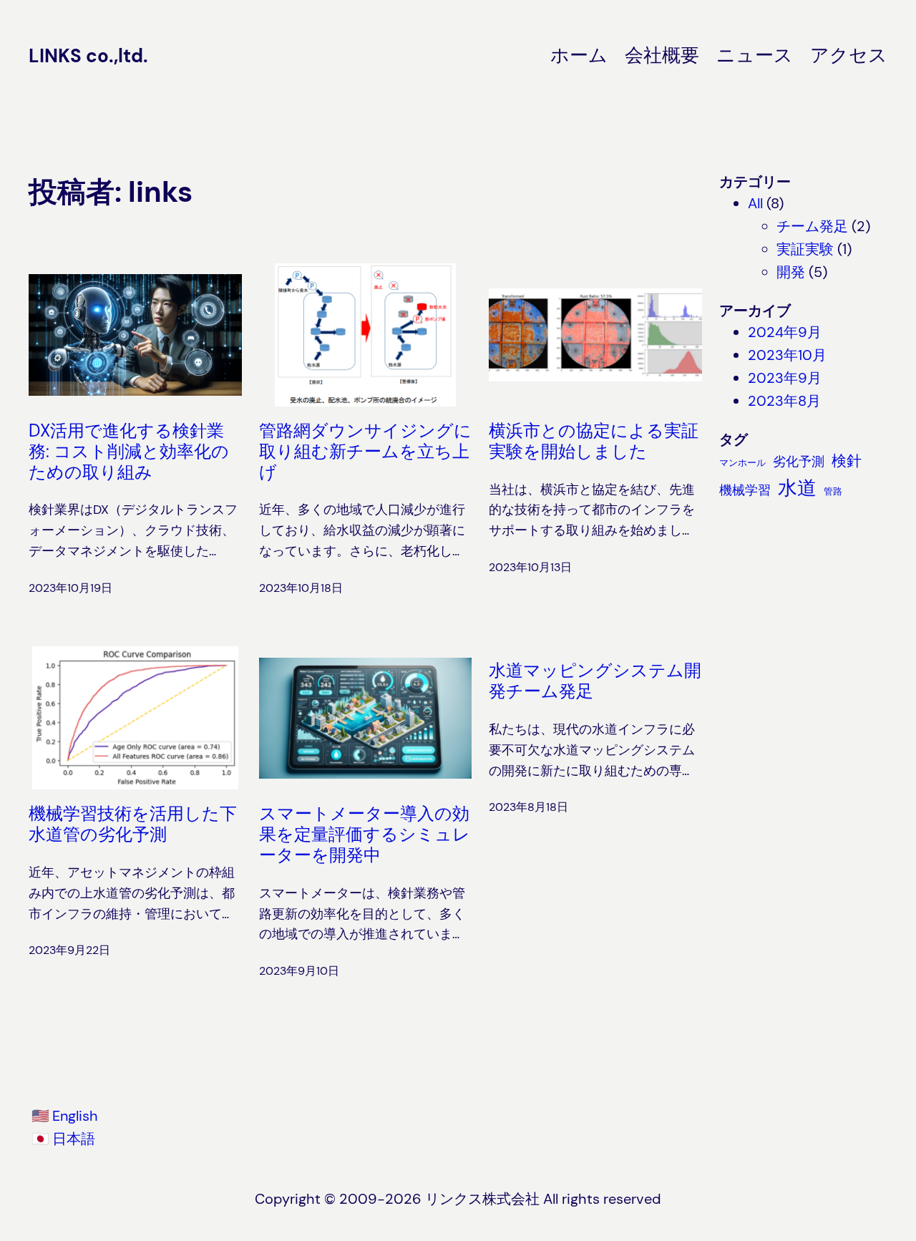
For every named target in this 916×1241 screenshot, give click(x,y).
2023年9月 (785, 378)
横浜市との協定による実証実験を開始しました (593, 441)
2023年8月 (784, 400)
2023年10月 (787, 355)
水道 (797, 488)
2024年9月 (785, 332)
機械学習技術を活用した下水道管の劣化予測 (133, 824)
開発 (790, 272)
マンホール (742, 463)
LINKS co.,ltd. (88, 56)
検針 (847, 461)
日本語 (73, 1138)
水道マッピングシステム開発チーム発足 (595, 681)
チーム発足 (812, 226)
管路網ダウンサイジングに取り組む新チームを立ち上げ (365, 451)
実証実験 (805, 249)
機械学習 (745, 490)
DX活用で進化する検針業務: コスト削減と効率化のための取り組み (129, 451)
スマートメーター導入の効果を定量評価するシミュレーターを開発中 (364, 834)
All (755, 203)
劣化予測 (798, 461)
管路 (833, 491)
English (75, 1115)
